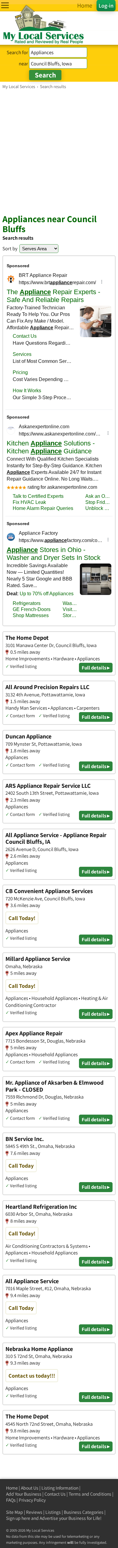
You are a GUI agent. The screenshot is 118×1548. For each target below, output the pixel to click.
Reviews (34, 1512)
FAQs (11, 1500)
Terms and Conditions (90, 1494)
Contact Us (55, 1494)
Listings (53, 1512)
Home (12, 1488)
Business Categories (83, 1512)
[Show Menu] (5, 5)
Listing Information (59, 1488)
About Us (29, 1488)
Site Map (14, 1512)
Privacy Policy (32, 1500)
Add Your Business (23, 1494)
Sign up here (18, 1518)
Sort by (10, 248)
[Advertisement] (59, 151)
